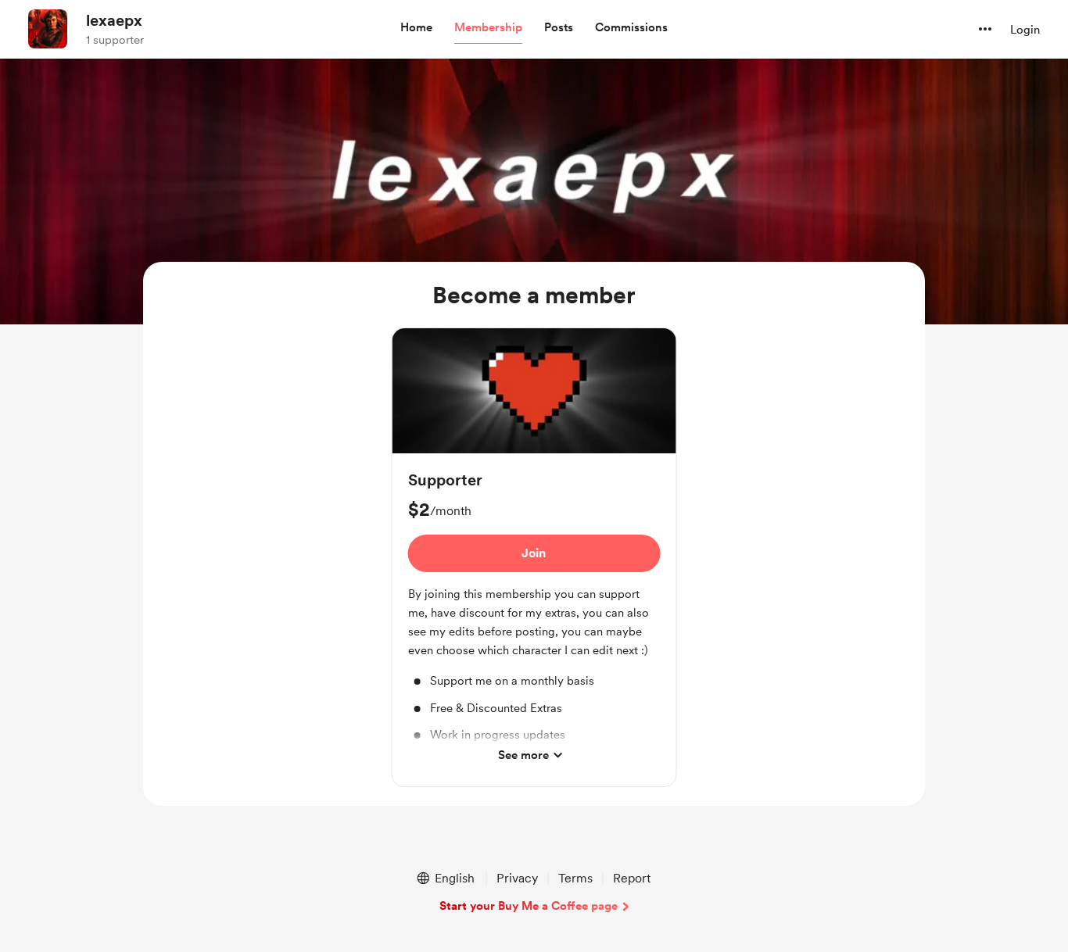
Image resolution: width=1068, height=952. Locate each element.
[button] (416, 28)
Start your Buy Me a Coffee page (528, 906)
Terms (575, 878)
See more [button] (523, 755)
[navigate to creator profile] (47, 28)
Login (1025, 30)
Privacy (517, 878)
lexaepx (114, 20)
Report (631, 878)
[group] (534, 557)
